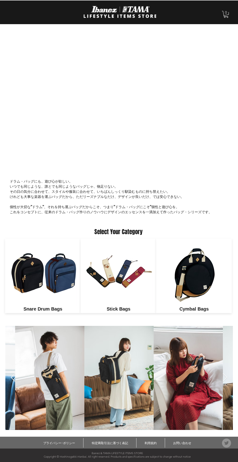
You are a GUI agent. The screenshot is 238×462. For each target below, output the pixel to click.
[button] (226, 14)
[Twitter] (226, 443)
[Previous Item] (13, 377)
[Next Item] (225, 377)
